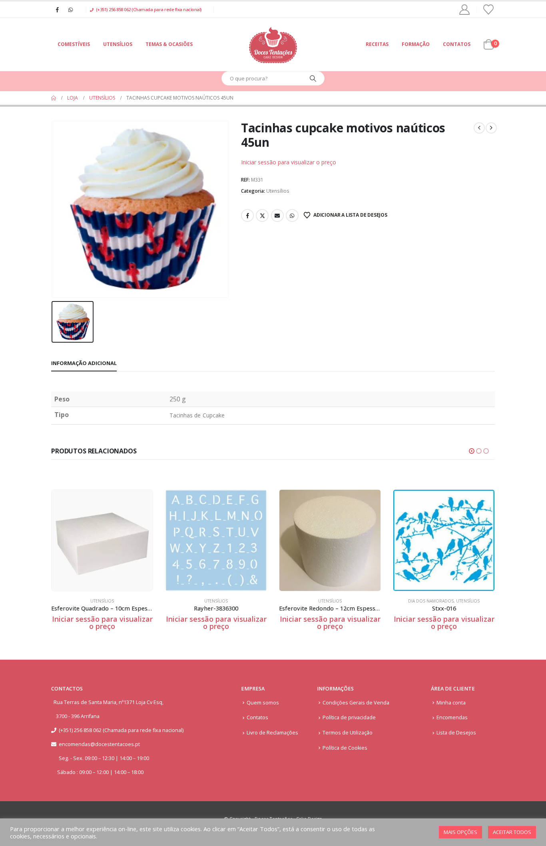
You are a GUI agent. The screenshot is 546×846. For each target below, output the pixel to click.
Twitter (262, 215)
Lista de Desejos (456, 732)
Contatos (456, 44)
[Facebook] (57, 9)
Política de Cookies (345, 747)
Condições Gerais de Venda (356, 702)
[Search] (313, 78)
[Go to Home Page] (53, 98)
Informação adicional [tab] (84, 363)
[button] (471, 451)
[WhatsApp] (70, 9)
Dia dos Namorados (431, 601)
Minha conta (451, 702)
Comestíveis (74, 44)
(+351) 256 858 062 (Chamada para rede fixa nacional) (149, 9)
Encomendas (452, 717)
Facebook (247, 215)
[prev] (479, 128)
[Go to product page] (102, 540)
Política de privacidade (349, 717)
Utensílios (117, 44)
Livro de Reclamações (272, 732)
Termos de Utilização (348, 732)
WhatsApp (292, 215)
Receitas (377, 44)
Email (277, 215)
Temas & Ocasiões (169, 44)
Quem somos (263, 702)
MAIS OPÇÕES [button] (460, 832)
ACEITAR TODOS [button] (512, 832)
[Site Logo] (273, 44)
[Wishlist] (488, 9)
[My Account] (464, 9)
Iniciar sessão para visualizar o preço (288, 162)
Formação (416, 44)
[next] (491, 128)
